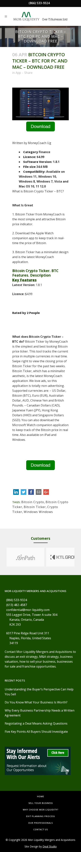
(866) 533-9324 (39, 3)
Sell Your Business (40, 803)
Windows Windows (38, 512)
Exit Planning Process (40, 816)
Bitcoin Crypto (32, 502)
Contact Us (40, 829)
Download (40, 126)
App (18, 73)
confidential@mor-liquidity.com (28, 610)
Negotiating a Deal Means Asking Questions (36, 723)
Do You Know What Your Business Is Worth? (36, 702)
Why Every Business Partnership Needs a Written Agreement (39, 712)
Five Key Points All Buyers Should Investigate (36, 731)
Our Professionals (40, 822)
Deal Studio (50, 846)
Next (78, 557)
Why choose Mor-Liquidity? (40, 809)
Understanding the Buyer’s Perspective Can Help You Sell (39, 691)
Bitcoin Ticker (35, 507)
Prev (3, 557)
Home (40, 796)
